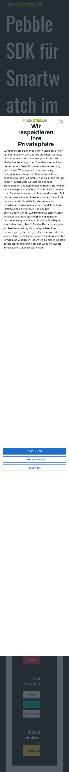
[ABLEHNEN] (62, 122)
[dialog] (34, 386)
